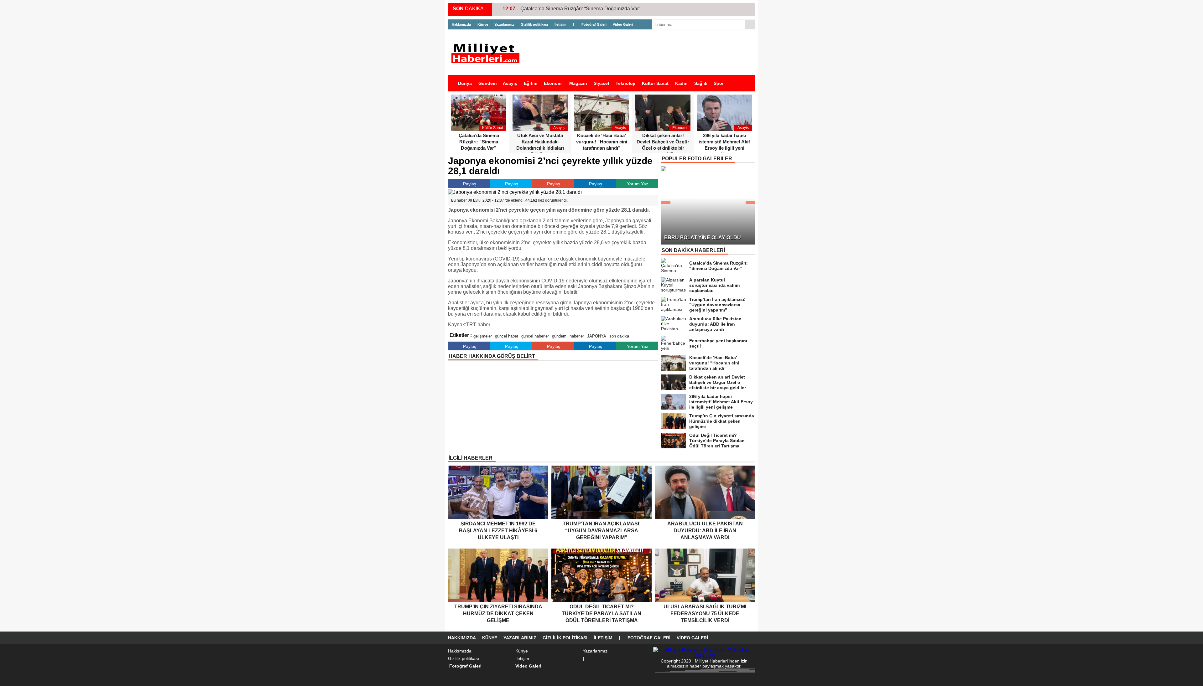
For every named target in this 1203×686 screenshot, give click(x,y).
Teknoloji (625, 83)
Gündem (487, 83)
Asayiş (510, 83)
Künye (482, 24)
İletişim (560, 24)
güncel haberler (535, 336)
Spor (719, 83)
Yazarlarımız (504, 24)
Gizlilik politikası (534, 24)
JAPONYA (596, 336)
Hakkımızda (461, 24)
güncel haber (506, 336)
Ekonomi (553, 83)
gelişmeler (482, 336)
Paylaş (469, 183)
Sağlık (700, 83)
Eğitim (530, 83)
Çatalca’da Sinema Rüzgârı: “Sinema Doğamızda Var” (580, 8)
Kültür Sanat (655, 83)
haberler (577, 336)
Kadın (681, 83)
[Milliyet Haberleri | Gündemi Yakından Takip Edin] (487, 53)
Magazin (578, 83)
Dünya (465, 83)
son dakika (619, 336)
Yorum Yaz (637, 183)
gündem (559, 336)
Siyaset (601, 83)
